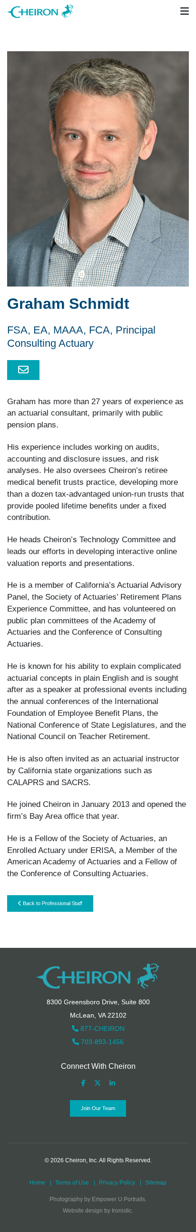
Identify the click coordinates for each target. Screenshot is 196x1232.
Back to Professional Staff (51, 903)
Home (37, 1182)
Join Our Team (98, 1108)
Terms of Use (72, 1182)
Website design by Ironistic (97, 1210)
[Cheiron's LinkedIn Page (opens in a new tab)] (112, 1083)
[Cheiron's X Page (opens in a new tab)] (97, 1083)
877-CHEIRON (101, 1028)
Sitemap (156, 1182)
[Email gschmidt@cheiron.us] (23, 370)
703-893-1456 (101, 1042)
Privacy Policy (117, 1182)
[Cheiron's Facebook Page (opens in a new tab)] (83, 1083)
